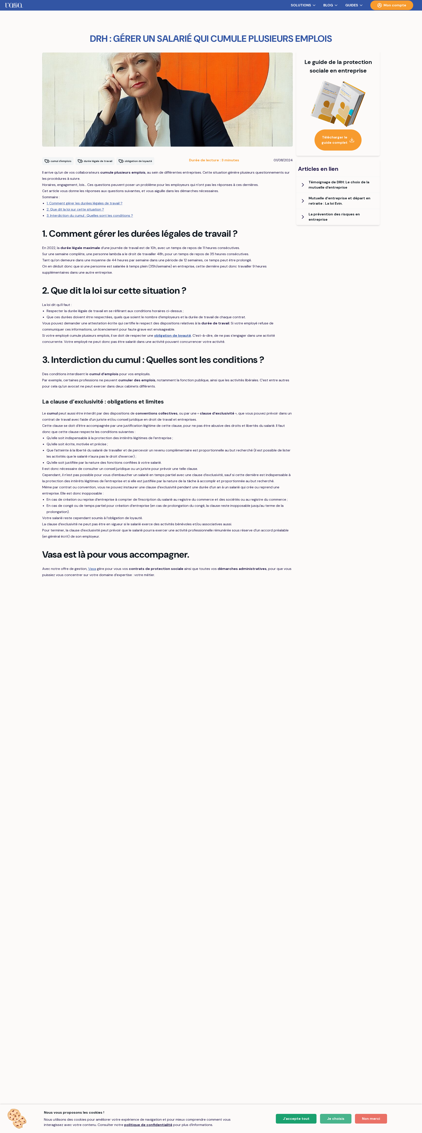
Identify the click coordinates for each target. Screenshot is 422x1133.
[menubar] (211, 5)
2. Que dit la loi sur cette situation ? (75, 209)
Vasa (92, 568)
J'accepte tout (296, 1118)
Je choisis (335, 1118)
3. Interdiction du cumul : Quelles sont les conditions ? (90, 215)
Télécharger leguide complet (334, 140)
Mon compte (395, 5)
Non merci (371, 1118)
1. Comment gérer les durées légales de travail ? (84, 203)
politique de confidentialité (148, 1124)
